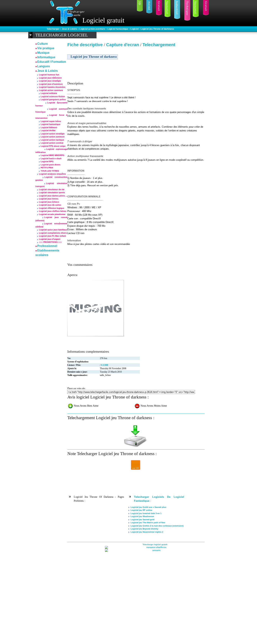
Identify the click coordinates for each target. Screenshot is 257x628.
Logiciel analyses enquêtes (52, 174)
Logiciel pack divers (50, 165)
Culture (42, 43)
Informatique (46, 57)
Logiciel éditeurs (49, 127)
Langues (43, 66)
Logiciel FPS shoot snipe (53, 146)
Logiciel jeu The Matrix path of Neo (148, 522)
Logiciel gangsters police (53, 99)
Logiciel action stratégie (53, 134)
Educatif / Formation (51, 61)
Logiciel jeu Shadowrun (142, 516)
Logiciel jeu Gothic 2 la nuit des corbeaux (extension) (157, 526)
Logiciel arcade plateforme (52, 214)
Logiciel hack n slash (51, 158)
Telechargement (158, 44)
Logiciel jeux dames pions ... (53, 196)
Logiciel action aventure (92, 29)
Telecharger (53, 29)
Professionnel (47, 246)
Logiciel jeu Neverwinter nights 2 (147, 532)
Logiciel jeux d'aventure (51, 84)
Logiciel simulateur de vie (51, 189)
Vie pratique (45, 48)
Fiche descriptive (85, 44)
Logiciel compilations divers (53, 233)
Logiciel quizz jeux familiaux (53, 230)
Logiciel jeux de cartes (50, 205)
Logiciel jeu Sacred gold (142, 519)
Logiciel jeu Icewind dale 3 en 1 (146, 513)
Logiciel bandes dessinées (52, 87)
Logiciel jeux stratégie (50, 81)
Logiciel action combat (52, 143)
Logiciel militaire (49, 93)
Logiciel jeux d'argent (49, 239)
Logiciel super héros (51, 121)
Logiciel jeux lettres (48, 199)
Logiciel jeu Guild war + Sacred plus (148, 507)
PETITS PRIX (47, 168)
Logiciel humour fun (49, 74)
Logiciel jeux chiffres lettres (52, 211)
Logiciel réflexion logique (51, 208)
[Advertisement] (172, 75)
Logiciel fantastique (118, 29)
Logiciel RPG (47, 161)
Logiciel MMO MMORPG (52, 155)
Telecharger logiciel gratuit (155, 544)
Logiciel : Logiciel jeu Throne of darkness (152, 29)
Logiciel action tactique (52, 140)
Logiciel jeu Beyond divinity (144, 529)
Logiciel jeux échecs (49, 202)
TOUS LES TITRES (50, 171)
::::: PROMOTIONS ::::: (50, 242)
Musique (43, 52)
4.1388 (104, 365)
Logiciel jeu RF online (141, 510)
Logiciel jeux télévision (50, 78)
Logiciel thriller (48, 130)
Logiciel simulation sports (52, 192)
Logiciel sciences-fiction (53, 96)
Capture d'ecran (123, 44)
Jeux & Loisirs (70, 29)
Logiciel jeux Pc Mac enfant (52, 236)
